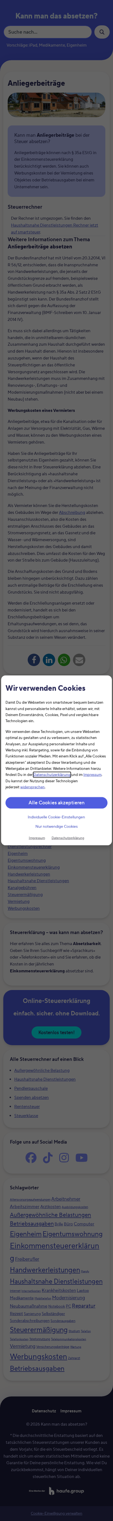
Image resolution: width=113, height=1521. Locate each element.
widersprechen (32, 787)
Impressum (92, 774)
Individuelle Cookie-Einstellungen (56, 817)
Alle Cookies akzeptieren (56, 803)
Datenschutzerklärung (51, 774)
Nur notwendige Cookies (56, 826)
